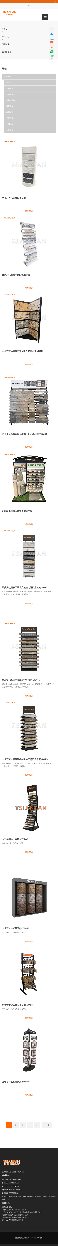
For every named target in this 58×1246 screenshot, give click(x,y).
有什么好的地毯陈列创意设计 (12, 1220)
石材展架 (6, 44)
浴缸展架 (12, 136)
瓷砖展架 (9, 82)
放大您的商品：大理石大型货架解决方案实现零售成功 (21, 1212)
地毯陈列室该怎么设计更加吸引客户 (15, 1215)
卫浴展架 (9, 124)
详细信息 (29, 211)
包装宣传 (9, 118)
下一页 (47, 1125)
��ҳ (4, 29)
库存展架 (9, 130)
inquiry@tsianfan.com (12, 1179)
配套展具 (9, 112)
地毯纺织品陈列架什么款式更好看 (14, 1209)
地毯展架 (9, 106)
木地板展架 (10, 100)
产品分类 (7, 76)
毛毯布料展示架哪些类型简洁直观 (14, 1217)
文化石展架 (6, 51)
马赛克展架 (10, 94)
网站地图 (39, 1238)
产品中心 (6, 36)
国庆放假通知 (7, 1207)
